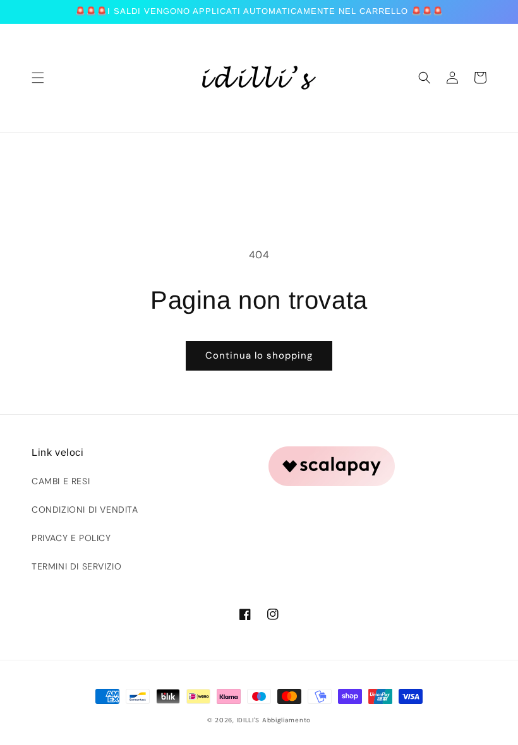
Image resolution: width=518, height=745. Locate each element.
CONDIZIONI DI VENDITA (85, 509)
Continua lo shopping (259, 355)
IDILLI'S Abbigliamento (274, 720)
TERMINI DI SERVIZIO (76, 566)
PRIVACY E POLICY (71, 538)
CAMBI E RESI (61, 481)
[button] (38, 78)
